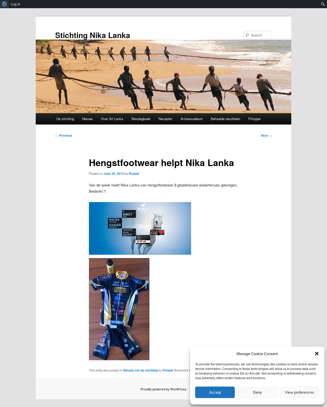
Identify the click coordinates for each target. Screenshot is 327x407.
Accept (215, 392)
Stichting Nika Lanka (92, 34)
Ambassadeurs (192, 118)
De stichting (65, 118)
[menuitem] (4, 4)
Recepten (165, 118)
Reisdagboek (140, 118)
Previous (63, 135)
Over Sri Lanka (112, 118)
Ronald (134, 173)
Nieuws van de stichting (140, 370)
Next (266, 135)
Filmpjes (254, 118)
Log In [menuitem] (15, 4)
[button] (316, 353)
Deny (257, 392)
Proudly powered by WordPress (163, 389)
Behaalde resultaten (225, 118)
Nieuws (87, 118)
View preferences (299, 392)
